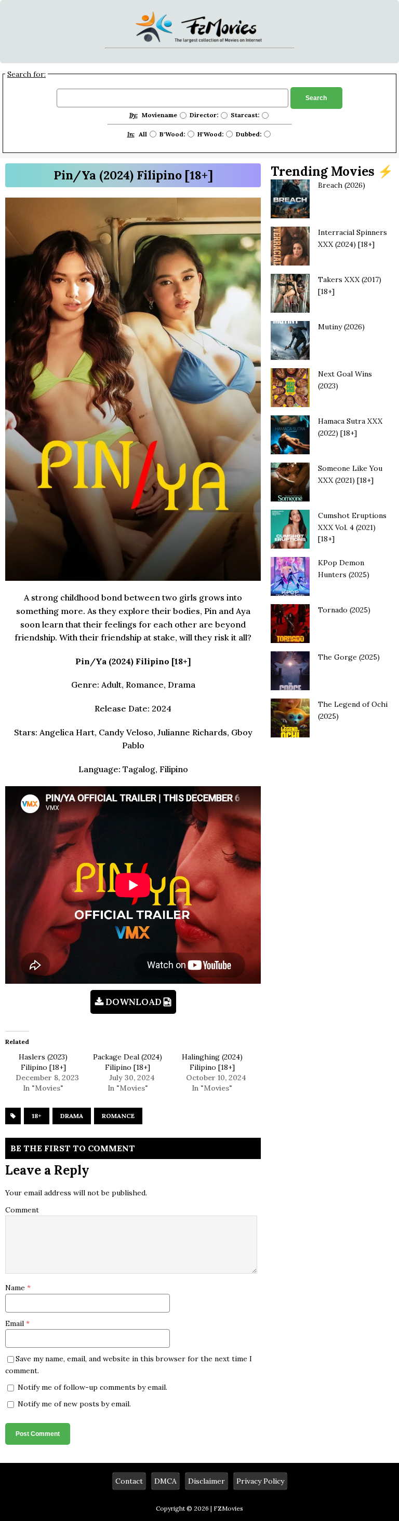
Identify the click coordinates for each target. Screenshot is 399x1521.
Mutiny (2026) (341, 326)
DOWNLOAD (133, 1002)
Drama (71, 1116)
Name (16, 1287)
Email (15, 1323)
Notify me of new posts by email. (74, 1403)
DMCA (165, 1481)
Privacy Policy (260, 1481)
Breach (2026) (341, 185)
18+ (37, 1116)
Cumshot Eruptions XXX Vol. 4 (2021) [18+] (352, 527)
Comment (22, 1210)
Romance (118, 1116)
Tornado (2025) (344, 610)
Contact (129, 1481)
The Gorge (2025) (349, 657)
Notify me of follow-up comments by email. (92, 1387)
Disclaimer (206, 1481)
